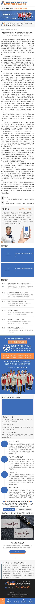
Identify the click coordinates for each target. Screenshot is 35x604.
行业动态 (14, 29)
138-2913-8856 (20, 8)
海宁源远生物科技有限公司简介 (16, 319)
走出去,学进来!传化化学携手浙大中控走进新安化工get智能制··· (19, 199)
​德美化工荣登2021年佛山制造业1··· (17, 301)
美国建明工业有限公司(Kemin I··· (16, 328)
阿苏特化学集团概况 (13, 310)
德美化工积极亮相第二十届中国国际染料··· (19, 284)
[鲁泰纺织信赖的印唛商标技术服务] (8, 270)
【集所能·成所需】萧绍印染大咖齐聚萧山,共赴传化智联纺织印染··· (19, 204)
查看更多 (17, 551)
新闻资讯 (8, 29)
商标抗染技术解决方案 (17, 543)
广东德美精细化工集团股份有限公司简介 (18, 292)
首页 (3, 29)
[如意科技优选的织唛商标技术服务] (8, 255)
